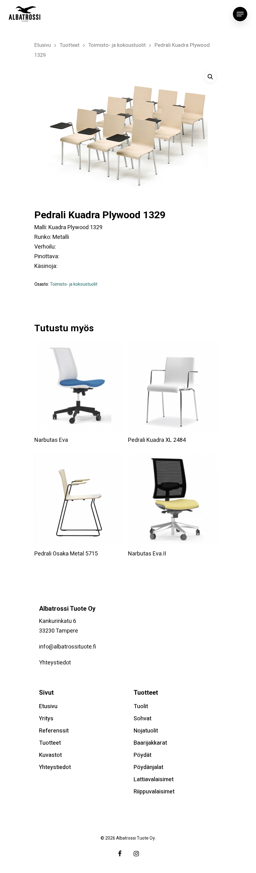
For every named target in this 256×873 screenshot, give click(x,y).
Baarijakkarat (150, 743)
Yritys (46, 718)
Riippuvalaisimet (154, 791)
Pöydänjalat (148, 767)
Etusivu (42, 45)
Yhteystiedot (55, 662)
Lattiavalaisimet (154, 779)
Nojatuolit (146, 731)
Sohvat (142, 718)
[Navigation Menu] (240, 14)
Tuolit (141, 706)
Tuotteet (70, 45)
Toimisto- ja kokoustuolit (117, 45)
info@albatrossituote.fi (67, 647)
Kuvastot (50, 755)
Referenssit (54, 731)
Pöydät (142, 755)
